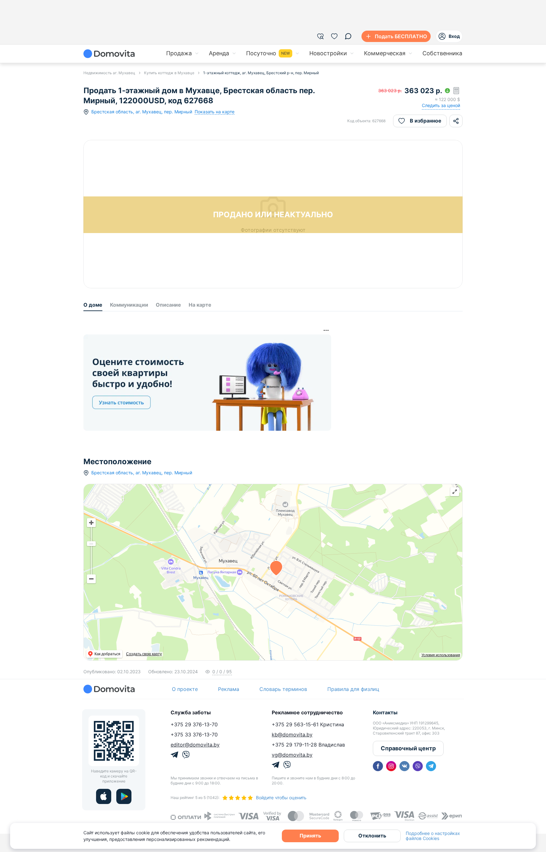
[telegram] (431, 766)
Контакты (385, 712)
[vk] (404, 766)
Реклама (228, 689)
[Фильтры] (320, 36)
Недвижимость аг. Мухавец (109, 72)
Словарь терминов (283, 689)
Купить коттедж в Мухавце (169, 72)
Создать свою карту (144, 654)
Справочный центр (408, 748)
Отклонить (372, 835)
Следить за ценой (441, 105)
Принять (310, 835)
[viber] (418, 766)
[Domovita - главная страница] (109, 53)
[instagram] (391, 766)
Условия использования (441, 655)
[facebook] (378, 766)
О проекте (185, 689)
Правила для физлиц (353, 689)
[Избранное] (334, 36)
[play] (123, 796)
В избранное (425, 120)
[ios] (103, 796)
